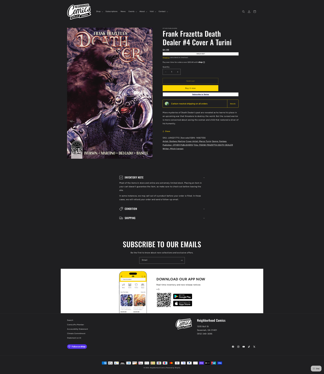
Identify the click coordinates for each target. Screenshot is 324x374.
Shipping (166, 57)
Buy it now (190, 88)
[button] (99, 11)
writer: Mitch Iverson (173, 148)
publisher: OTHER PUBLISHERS (178, 145)
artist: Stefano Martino (174, 141)
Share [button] (167, 131)
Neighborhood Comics (158, 368)
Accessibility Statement (77, 329)
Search (70, 320)
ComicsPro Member (75, 325)
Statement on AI (74, 338)
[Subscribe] (181, 260)
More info (233, 103)
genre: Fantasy (219, 141)
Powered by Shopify (173, 368)
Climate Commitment (76, 333)
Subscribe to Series (200, 94)
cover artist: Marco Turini (198, 141)
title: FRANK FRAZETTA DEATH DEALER (213, 145)
